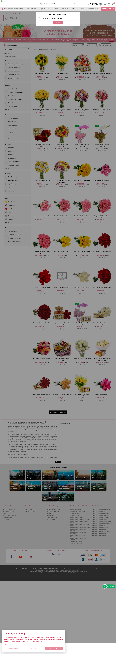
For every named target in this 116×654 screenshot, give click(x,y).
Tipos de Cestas (32, 8)
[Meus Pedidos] (109, 4)
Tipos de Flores (44, 8)
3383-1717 (94, 4)
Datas (73, 8)
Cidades (55, 8)
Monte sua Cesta (93, 8)
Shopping (81, 8)
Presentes (65, 8)
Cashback (100, 4)
